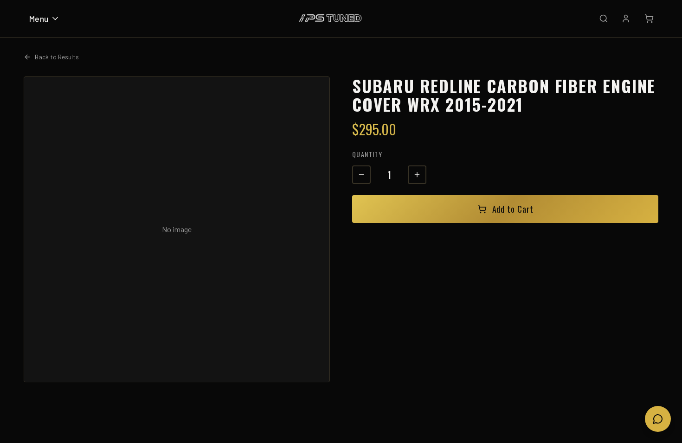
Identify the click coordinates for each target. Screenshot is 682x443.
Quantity (367, 154)
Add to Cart (513, 209)
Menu (39, 18)
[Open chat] (658, 419)
